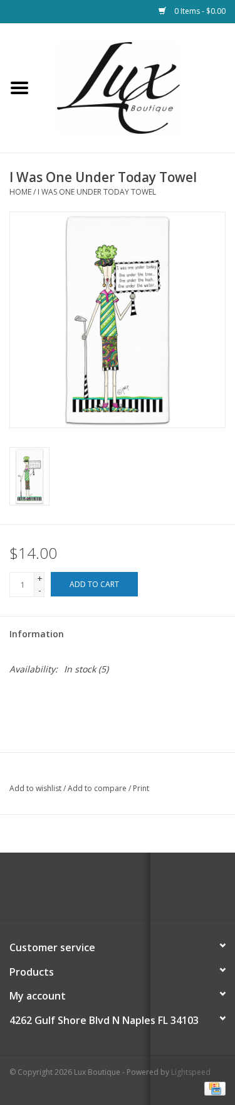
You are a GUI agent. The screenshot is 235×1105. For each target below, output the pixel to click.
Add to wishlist (35, 788)
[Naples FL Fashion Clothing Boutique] (137, 87)
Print (141, 788)
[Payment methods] (213, 1087)
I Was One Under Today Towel (97, 191)
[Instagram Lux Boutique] (129, 891)
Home (20, 191)
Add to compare (98, 788)
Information (36, 634)
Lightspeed (191, 1072)
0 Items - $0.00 (199, 11)
